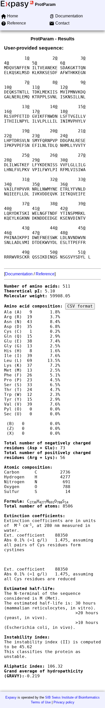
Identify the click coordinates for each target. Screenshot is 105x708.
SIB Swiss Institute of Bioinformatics (72, 697)
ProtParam (45, 4)
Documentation (19, 274)
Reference (45, 274)
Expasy (11, 697)
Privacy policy (64, 702)
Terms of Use (41, 702)
